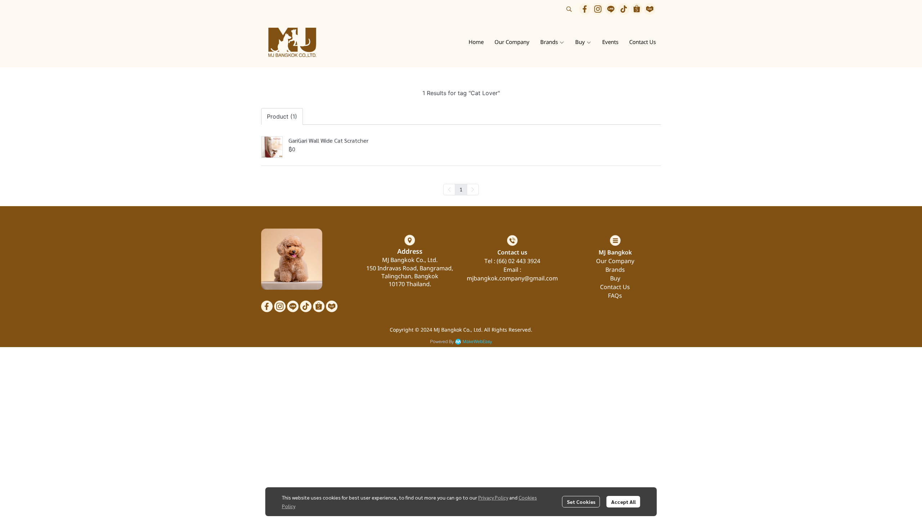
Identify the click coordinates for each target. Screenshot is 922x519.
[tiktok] (624, 9)
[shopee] (637, 9)
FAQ (613, 296)
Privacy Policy (493, 497)
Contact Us (615, 287)
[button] (569, 9)
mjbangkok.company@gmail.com (512, 278)
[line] (611, 9)
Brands (615, 270)
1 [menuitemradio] (461, 189)
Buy (615, 278)
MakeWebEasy (477, 342)
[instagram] (598, 9)
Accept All (623, 501)
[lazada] (649, 9)
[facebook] (585, 9)
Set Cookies (581, 501)
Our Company (615, 261)
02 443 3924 (524, 261)
